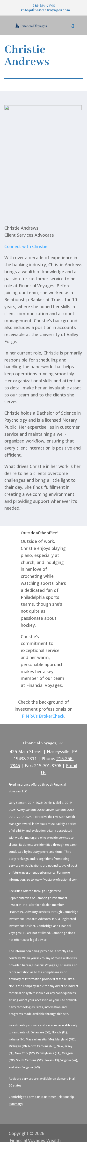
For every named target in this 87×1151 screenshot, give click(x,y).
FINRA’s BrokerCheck (43, 716)
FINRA (13, 912)
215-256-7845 (44, 5)
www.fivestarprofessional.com (56, 879)
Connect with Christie (25, 246)
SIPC (21, 912)
